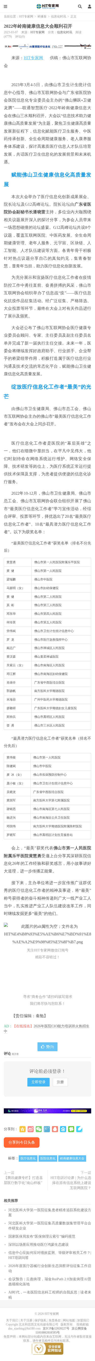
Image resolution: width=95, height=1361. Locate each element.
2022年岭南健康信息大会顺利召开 (38, 26)
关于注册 (26, 1320)
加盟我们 (83, 1320)
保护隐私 (40, 1320)
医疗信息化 (28, 1158)
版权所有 (67, 1324)
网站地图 (69, 1320)
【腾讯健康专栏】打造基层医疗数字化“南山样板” (23, 1180)
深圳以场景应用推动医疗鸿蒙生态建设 (38, 1244)
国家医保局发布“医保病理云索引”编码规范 (41, 1236)
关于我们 (12, 1320)
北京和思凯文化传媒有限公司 (38, 1324)
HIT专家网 (47, 6)
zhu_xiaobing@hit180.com (24, 1328)
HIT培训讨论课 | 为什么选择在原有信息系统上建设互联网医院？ (70, 1183)
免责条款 (55, 1320)
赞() (50, 1047)
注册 (60, 1082)
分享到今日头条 (21, 1142)
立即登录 (38, 1082)
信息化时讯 (58, 16)
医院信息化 (47, 1158)
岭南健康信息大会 (72, 1158)
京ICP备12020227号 (56, 1328)
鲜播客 (42, 16)
